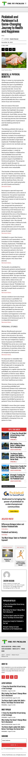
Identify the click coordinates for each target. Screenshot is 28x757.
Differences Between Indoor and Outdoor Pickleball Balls (13, 525)
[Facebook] (3, 49)
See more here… (7, 186)
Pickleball (13, 439)
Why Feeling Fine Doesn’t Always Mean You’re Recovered (17, 445)
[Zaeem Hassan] (3, 39)
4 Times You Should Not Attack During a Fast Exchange (18, 435)
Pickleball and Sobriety (9, 532)
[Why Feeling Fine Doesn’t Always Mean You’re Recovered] (5, 446)
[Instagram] (7, 677)
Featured (4, 534)
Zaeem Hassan (14, 39)
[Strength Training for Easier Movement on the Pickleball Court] (5, 477)
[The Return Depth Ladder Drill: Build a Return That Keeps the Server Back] (5, 456)
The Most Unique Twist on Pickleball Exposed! (20, 563)
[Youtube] (16, 677)
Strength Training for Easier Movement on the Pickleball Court (17, 477)
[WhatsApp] (13, 49)
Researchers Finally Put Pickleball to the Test (18, 467)
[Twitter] (6, 49)
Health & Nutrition (16, 449)
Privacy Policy (18, 748)
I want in (13, 745)
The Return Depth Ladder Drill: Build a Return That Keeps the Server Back (18, 456)
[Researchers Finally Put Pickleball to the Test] (5, 468)
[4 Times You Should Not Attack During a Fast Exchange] (5, 435)
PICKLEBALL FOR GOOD (8, 486)
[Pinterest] (10, 49)
